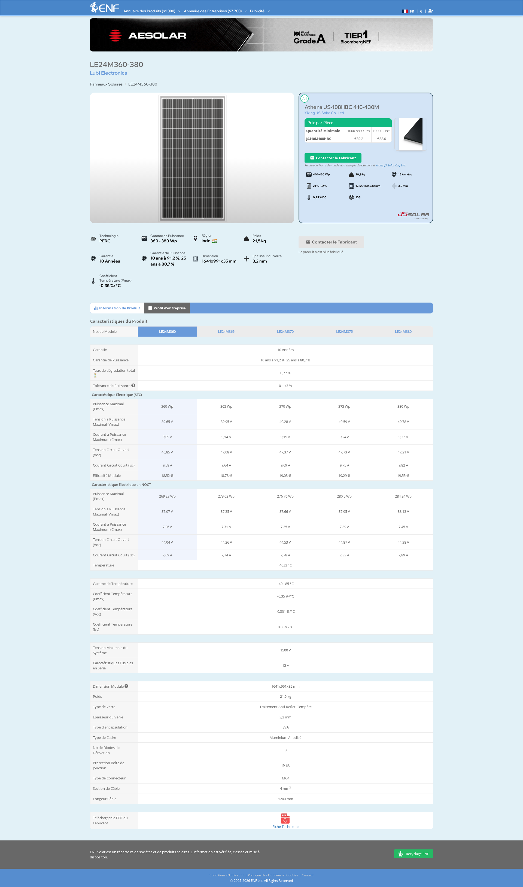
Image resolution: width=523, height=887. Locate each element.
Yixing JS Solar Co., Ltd (324, 113)
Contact (308, 875)
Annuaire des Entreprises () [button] (213, 11)
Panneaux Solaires (106, 84)
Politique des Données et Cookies (273, 875)
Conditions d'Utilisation (226, 875)
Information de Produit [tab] (119, 308)
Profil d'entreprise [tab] (169, 308)
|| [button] (421, 11)
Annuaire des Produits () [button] (149, 11)
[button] (407, 10)
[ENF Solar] (104, 7)
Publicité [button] (257, 11)
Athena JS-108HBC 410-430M (342, 107)
